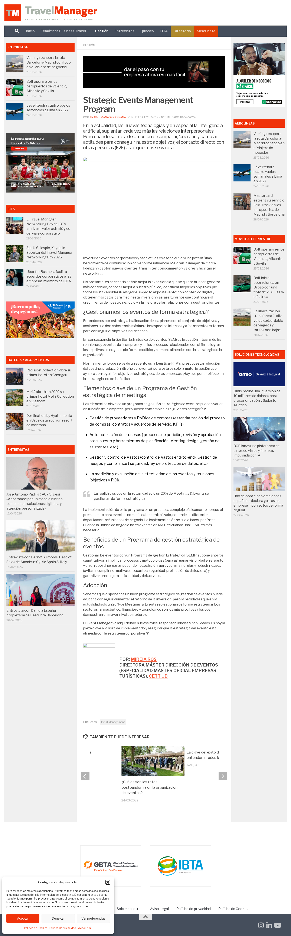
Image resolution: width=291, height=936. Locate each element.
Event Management (113, 722)
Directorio (182, 31)
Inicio (30, 31)
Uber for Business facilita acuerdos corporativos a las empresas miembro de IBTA (48, 276)
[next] (223, 776)
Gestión (101, 31)
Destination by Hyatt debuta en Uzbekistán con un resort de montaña (49, 420)
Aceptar (23, 918)
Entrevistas (124, 31)
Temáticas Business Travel (63, 31)
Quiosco (147, 31)
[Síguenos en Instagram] (261, 925)
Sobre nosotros (129, 909)
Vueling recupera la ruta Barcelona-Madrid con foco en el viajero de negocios (48, 62)
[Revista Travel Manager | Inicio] (50, 12)
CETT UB (158, 676)
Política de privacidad (62, 928)
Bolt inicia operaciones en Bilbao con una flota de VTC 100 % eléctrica (269, 287)
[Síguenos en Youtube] (277, 925)
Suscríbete (206, 31)
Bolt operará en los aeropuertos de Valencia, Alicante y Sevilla (46, 86)
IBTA (164, 31)
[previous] (85, 776)
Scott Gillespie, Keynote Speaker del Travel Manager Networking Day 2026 (49, 252)
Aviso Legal (85, 928)
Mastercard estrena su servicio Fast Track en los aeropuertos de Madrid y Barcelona (269, 205)
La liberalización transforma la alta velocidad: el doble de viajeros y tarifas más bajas (268, 320)
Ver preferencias (93, 918)
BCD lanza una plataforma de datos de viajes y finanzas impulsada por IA (256, 450)
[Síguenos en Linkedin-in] (269, 925)
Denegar (58, 918)
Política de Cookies (35, 928)
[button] (108, 882)
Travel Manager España (108, 117)
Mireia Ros (144, 659)
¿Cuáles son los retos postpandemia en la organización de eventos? (149, 787)
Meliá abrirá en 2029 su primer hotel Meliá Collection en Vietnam (50, 396)
